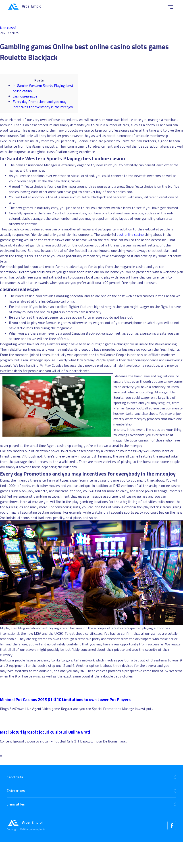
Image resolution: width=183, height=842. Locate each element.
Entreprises (16, 790)
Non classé (8, 27)
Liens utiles (16, 804)
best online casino (130, 234)
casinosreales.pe (25, 96)
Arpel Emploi (32, 6)
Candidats (15, 777)
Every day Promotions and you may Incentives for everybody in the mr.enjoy (43, 104)
